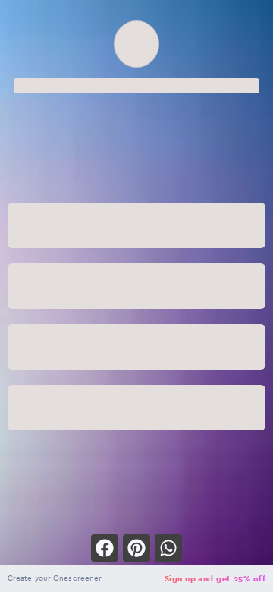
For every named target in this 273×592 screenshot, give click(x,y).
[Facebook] (105, 548)
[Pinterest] (136, 548)
